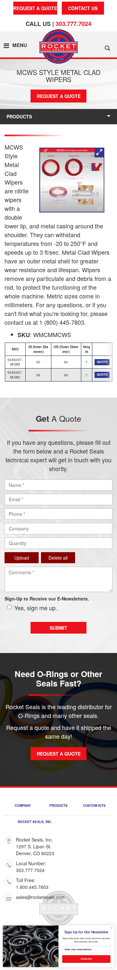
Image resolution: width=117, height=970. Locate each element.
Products (19, 116)
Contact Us (83, 8)
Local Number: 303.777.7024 (31, 866)
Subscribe (86, 959)
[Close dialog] (111, 928)
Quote (102, 362)
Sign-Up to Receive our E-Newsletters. (47, 598)
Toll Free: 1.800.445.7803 (32, 883)
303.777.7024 (73, 23)
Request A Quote (35, 8)
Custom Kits (94, 806)
